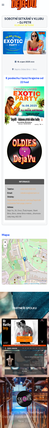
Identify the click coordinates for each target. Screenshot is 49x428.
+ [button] (5, 242)
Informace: (24, 182)
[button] (3, 5)
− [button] (5, 245)
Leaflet (26, 283)
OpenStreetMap (34, 283)
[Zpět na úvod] (24, 5)
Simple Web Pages (31, 412)
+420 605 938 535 (28, 189)
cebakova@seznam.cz (29, 193)
